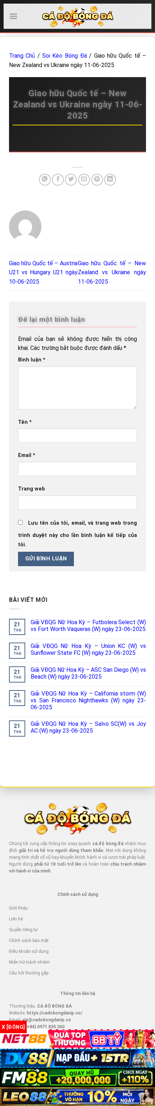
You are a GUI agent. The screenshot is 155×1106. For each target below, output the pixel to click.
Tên (25, 422)
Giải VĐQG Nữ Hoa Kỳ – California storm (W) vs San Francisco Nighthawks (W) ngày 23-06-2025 (88, 700)
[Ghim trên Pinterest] (97, 180)
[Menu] (13, 16)
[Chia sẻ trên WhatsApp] (45, 180)
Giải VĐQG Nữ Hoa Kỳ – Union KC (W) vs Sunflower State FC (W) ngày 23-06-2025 (88, 649)
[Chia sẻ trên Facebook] (58, 180)
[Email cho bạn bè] (84, 180)
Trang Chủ (22, 55)
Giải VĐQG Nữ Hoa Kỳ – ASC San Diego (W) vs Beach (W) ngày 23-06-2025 (88, 673)
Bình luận (31, 360)
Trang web (31, 489)
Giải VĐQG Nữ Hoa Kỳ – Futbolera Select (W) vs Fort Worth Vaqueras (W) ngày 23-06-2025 (88, 625)
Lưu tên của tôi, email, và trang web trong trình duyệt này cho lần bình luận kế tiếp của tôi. (77, 534)
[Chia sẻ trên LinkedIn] (110, 180)
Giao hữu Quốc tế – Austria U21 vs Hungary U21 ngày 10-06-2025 (43, 272)
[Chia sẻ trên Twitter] (71, 180)
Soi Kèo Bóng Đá (64, 55)
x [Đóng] (13, 1027)
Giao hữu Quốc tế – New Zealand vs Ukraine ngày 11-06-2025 (112, 272)
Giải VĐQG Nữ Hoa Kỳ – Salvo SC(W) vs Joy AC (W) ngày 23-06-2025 (88, 727)
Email (26, 455)
